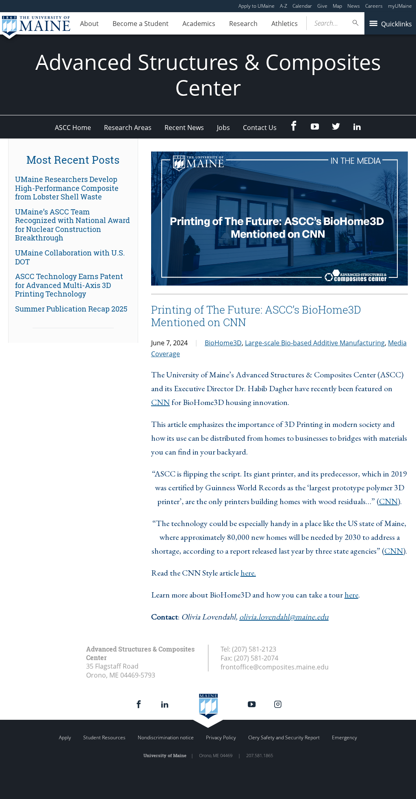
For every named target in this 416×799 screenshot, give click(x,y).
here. (248, 572)
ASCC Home (73, 127)
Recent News (184, 127)
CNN (160, 402)
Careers (374, 5)
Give (322, 5)
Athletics (284, 23)
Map (337, 5)
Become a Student (141, 23)
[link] (73, 188)
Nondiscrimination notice (166, 737)
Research (243, 23)
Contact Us (260, 127)
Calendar (302, 5)
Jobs (223, 127)
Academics (198, 23)
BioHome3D (223, 342)
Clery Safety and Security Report (284, 737)
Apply (65, 737)
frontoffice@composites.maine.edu (275, 667)
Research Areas (128, 127)
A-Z (283, 5)
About (89, 23)
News (353, 5)
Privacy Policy (221, 737)
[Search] (356, 23)
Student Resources (104, 737)
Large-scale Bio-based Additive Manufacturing (315, 342)
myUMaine (400, 5)
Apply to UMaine (256, 5)
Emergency (344, 737)
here (351, 594)
